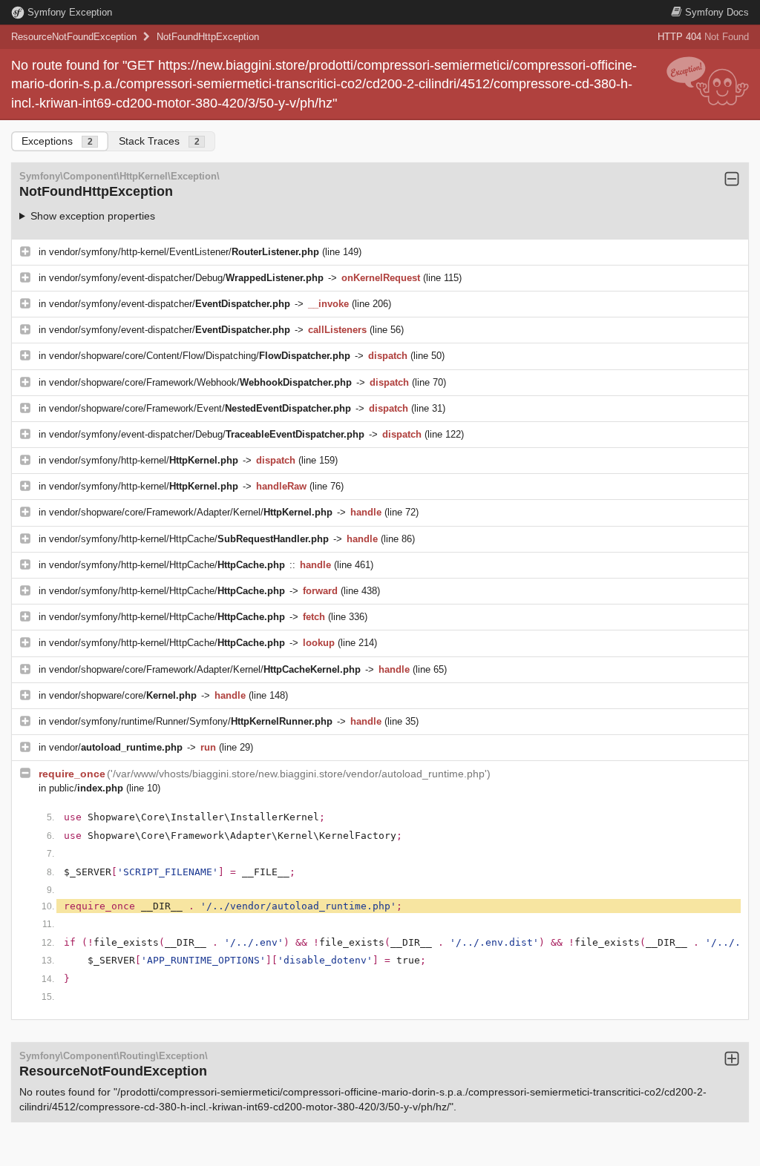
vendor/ (116, 747)
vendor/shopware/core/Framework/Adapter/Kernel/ (190, 512)
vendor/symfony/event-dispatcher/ (169, 303)
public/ (86, 788)
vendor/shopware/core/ (123, 695)
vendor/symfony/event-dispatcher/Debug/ (186, 277)
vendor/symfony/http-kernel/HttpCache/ (189, 538)
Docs (717, 12)
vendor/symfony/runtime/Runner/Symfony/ (190, 721)
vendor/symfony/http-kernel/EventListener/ (184, 251)
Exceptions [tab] (57, 141)
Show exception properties (92, 216)
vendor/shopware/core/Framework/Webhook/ (200, 382)
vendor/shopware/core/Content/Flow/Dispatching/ (199, 355)
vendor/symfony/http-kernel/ (143, 460)
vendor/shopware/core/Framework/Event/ (200, 408)
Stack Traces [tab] (159, 141)
